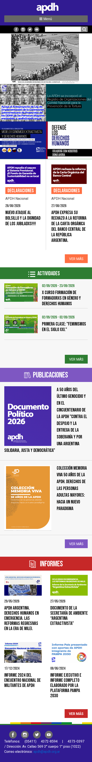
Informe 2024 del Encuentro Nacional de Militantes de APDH (22, 680)
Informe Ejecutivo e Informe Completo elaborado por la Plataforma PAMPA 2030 (65, 685)
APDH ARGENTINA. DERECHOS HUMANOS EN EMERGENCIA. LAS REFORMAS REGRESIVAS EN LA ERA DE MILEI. (21, 618)
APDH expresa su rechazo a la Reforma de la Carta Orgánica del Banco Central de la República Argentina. (68, 226)
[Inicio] (46, 7)
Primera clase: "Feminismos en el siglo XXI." (64, 327)
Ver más (76, 259)
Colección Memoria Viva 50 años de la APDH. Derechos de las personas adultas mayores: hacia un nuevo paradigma (72, 488)
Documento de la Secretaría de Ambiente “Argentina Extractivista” (69, 615)
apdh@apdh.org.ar (46, 752)
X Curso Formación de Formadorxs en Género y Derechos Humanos (61, 298)
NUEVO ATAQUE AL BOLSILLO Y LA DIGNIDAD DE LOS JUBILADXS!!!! (22, 218)
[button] (46, 18)
